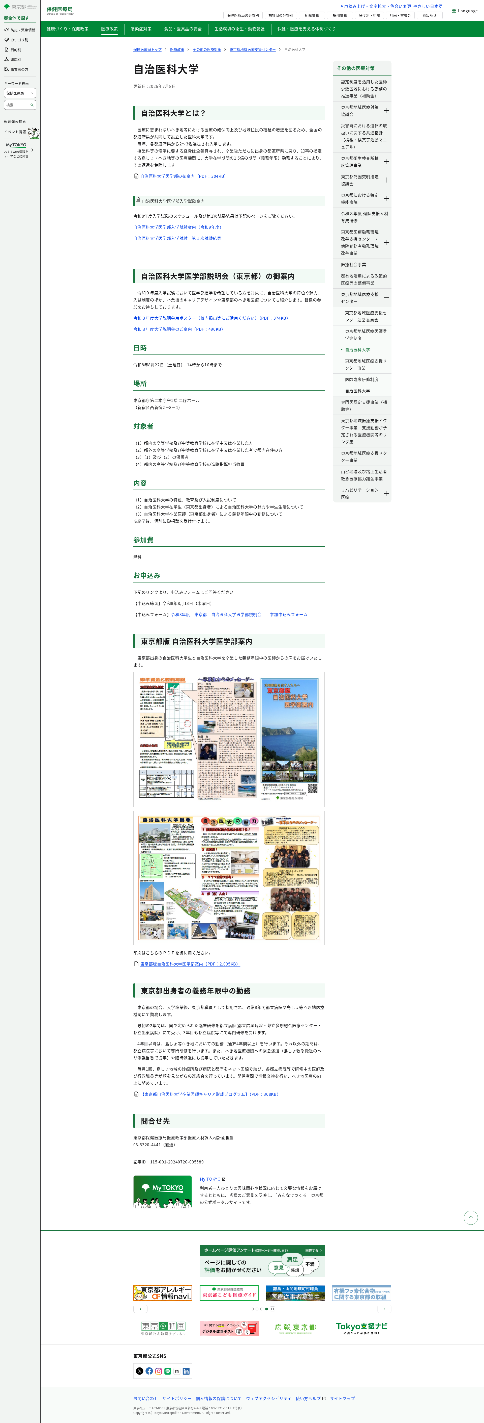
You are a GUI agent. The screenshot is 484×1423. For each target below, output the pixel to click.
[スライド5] (257, 1309)
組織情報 (312, 15)
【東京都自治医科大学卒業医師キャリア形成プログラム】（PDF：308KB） (210, 1094)
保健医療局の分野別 (243, 15)
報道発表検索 (15, 121)
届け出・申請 (369, 15)
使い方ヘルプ (308, 1398)
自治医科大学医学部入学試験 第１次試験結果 (177, 238)
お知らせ (429, 15)
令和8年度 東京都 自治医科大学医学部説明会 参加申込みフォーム (239, 614)
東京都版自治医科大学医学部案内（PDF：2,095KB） (190, 964)
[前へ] (140, 1309)
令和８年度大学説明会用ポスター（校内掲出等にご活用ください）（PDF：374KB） (212, 318)
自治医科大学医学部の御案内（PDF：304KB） (184, 176)
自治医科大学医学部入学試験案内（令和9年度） (178, 227)
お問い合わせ (146, 1398)
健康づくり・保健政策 (67, 29)
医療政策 (109, 29)
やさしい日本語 (427, 6)
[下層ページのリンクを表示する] (386, 111)
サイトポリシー (177, 1398)
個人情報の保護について (219, 1398)
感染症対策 (141, 29)
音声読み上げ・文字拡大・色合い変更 (375, 6)
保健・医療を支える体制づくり (307, 29)
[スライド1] (252, 1309)
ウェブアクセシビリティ (269, 1398)
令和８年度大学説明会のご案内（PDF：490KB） (179, 329)
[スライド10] (266, 1309)
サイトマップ (342, 1398)
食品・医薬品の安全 (183, 29)
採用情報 (340, 15)
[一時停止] (272, 1308)
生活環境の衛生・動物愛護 (240, 29)
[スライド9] (261, 1309)
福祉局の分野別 (280, 15)
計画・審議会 (400, 15)
